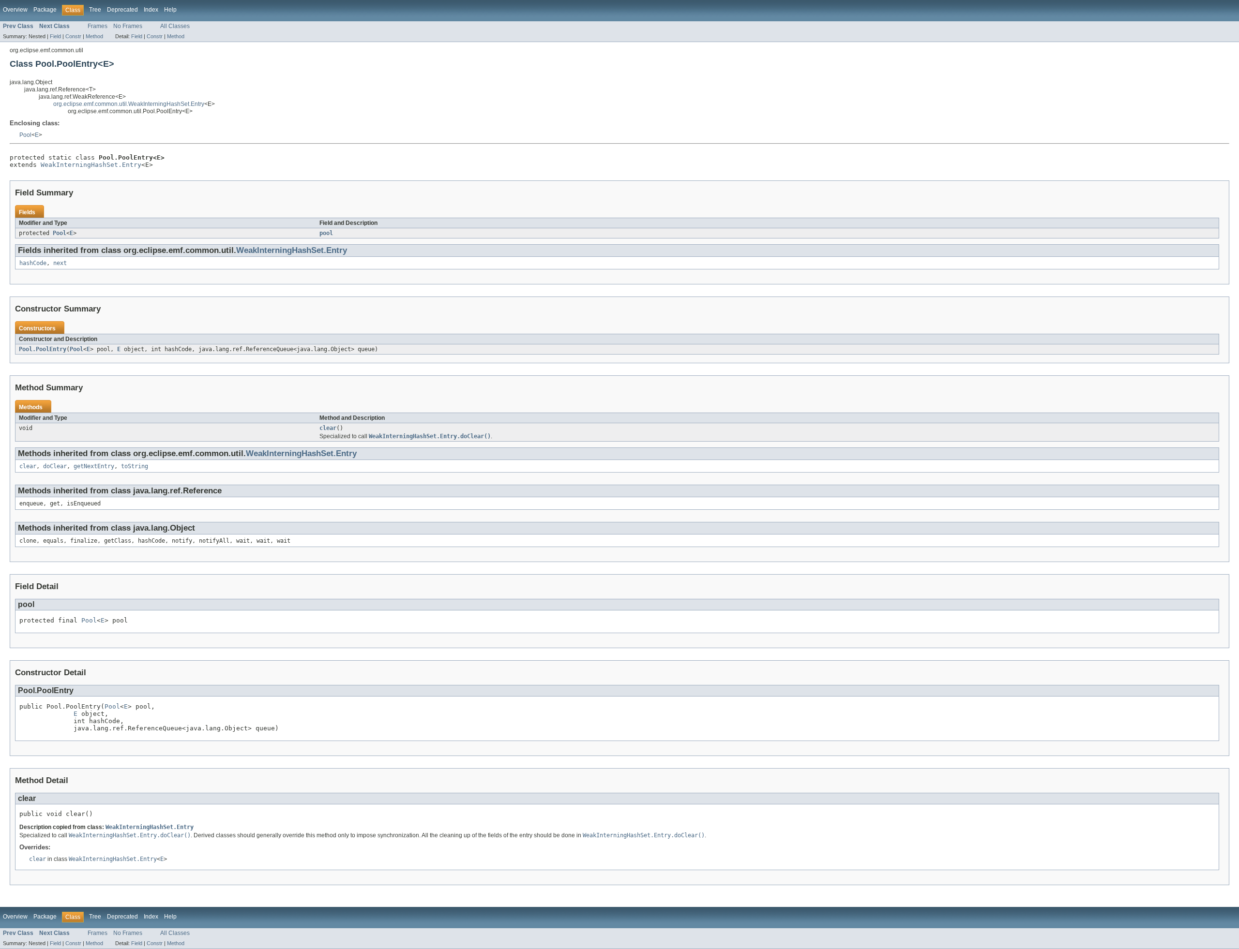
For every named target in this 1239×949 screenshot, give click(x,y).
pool (326, 233)
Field (55, 36)
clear (327, 428)
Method (94, 36)
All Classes (175, 26)
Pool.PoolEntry (42, 349)
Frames (97, 26)
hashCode (32, 263)
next (60, 263)
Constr (73, 36)
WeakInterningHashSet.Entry (91, 164)
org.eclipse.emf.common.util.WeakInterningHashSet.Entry (128, 104)
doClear (55, 466)
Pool (25, 135)
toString (134, 466)
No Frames (127, 26)
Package (45, 9)
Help (170, 9)
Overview (15, 9)
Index (151, 9)
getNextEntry (94, 466)
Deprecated (122, 9)
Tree (95, 9)
